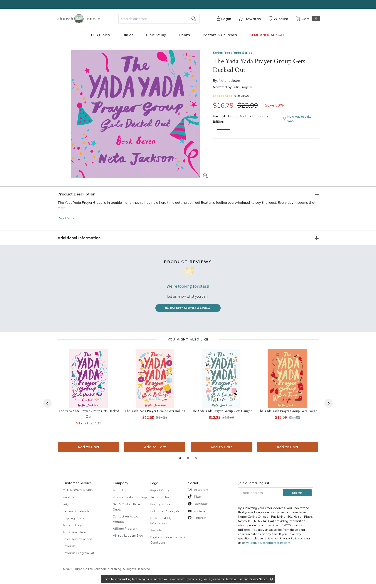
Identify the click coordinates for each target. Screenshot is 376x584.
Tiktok (198, 497)
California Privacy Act (165, 511)
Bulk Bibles (100, 35)
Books (184, 35)
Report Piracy (160, 490)
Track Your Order (75, 532)
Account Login (73, 525)
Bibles (128, 35)
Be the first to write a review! (188, 308)
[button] (223, 129)
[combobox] (159, 19)
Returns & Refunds (76, 511)
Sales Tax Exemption (77, 539)
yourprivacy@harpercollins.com (268, 543)
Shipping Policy (73, 518)
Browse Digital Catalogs (130, 497)
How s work (299, 119)
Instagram (201, 490)
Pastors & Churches (220, 35)
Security (156, 530)
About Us (119, 490)
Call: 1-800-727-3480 (77, 490)
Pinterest (200, 518)
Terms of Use (159, 497)
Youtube (199, 511)
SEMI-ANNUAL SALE (267, 35)
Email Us (69, 497)
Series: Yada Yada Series (232, 53)
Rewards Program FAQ (79, 553)
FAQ (66, 504)
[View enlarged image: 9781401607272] (136, 114)
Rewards (69, 546)
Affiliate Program (125, 529)
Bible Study (156, 35)
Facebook (201, 504)
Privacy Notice (160, 504)
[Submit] (193, 19)
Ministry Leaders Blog (128, 535)
